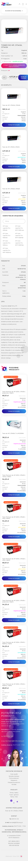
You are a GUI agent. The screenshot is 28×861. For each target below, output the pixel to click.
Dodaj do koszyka (14, 125)
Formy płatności (14, 778)
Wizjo (14, 856)
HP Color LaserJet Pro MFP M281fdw (19, 243)
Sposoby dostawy (14, 776)
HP (9, 70)
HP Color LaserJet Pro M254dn (6, 228)
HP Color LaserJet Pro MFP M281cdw (19, 228)
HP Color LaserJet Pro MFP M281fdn (19, 235)
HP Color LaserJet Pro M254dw (6, 235)
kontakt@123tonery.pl (15, 741)
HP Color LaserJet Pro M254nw (6, 243)
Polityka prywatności (14, 782)
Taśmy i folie (14, 796)
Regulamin (14, 780)
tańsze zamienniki (19, 65)
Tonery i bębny (14, 792)
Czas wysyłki (14, 774)
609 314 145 (8, 736)
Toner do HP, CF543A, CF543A (14, 810)
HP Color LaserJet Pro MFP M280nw (7, 250)
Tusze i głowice (14, 794)
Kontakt (14, 784)
